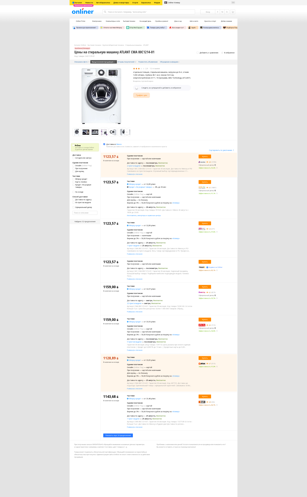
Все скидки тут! (178, 27)
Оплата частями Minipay (112, 27)
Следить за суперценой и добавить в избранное (161, 88)
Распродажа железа (211, 27)
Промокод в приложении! (86, 27)
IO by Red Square (136, 27)
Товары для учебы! (157, 27)
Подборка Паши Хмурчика (236, 27)
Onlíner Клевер (174, 2)
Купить (205, 156)
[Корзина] (232, 11)
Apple (193, 27)
